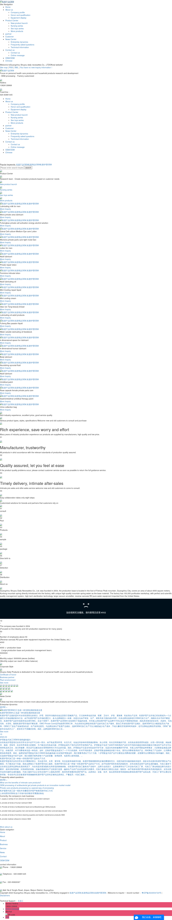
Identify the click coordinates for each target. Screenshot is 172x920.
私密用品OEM (34, 164)
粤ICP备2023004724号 (151, 892)
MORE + (3, 707)
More (2, 209)
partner (8, 33)
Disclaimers (5, 895)
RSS (11, 67)
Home (7, 7)
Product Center (11, 20)
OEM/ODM (10, 58)
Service (3, 848)
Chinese (8, 60)
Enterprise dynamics (19, 42)
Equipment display (18, 17)
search (28, 167)
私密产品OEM (22, 164)
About (2, 836)
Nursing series (17, 25)
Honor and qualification (20, 15)
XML (16, 67)
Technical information (20, 47)
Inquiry (8, 209)
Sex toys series (17, 28)
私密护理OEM (46, 164)
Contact (3, 856)
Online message (18, 55)
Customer (9, 36)
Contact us (10, 50)
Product (3, 840)
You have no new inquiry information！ (36, 67)
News (2, 852)
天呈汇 (20, 900)
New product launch (19, 23)
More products (17, 31)
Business (4, 844)
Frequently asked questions (22, 44)
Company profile (18, 12)
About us (9, 9)
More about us (6, 826)
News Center (10, 39)
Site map (4, 67)
